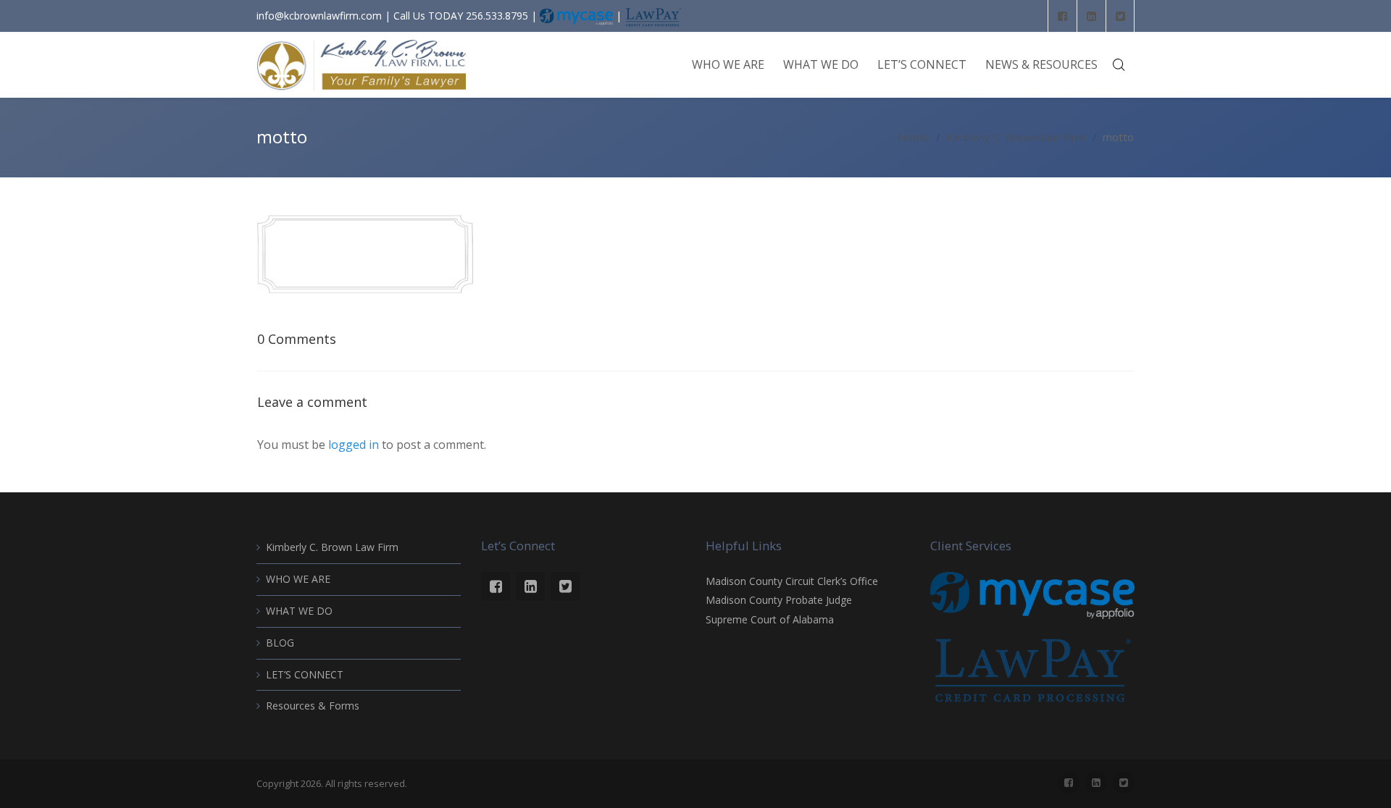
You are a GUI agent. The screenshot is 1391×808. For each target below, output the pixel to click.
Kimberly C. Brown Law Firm (1015, 137)
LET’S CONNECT (304, 674)
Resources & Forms (312, 705)
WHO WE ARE (298, 579)
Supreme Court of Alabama (770, 619)
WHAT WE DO (299, 611)
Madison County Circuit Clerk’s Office (792, 581)
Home (913, 137)
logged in (353, 445)
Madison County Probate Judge (779, 600)
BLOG (280, 642)
